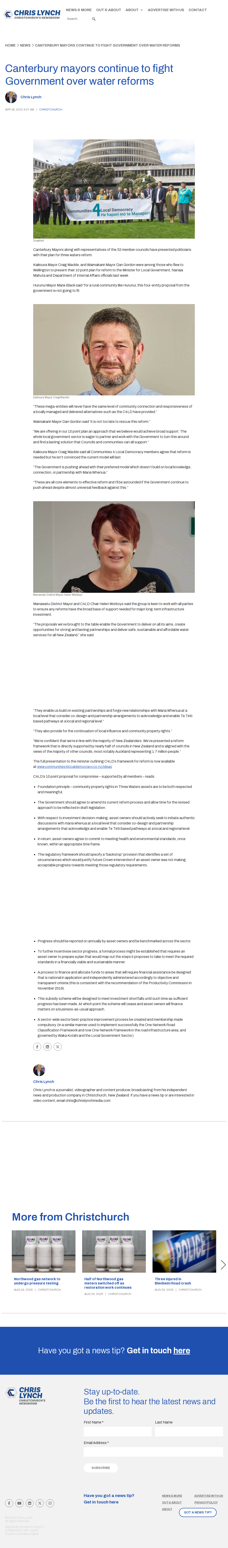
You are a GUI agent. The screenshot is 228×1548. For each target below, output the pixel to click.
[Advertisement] (114, 673)
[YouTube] (19, 1503)
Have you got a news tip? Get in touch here (109, 1498)
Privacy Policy (206, 1502)
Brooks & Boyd (30, 1527)
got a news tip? (198, 1512)
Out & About (108, 10)
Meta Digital (30, 1534)
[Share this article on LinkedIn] (47, 1047)
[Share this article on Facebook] (37, 1047)
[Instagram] (50, 1503)
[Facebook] (9, 1503)
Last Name (164, 1422)
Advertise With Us (166, 10)
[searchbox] (81, 19)
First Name (94, 1422)
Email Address (96, 1443)
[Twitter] (40, 1503)
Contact (198, 10)
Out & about (172, 1502)
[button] (93, 19)
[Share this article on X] (58, 1047)
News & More (79, 10)
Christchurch (50, 109)
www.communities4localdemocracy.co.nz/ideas (74, 767)
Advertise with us (208, 1495)
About (132, 10)
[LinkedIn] (30, 1503)
